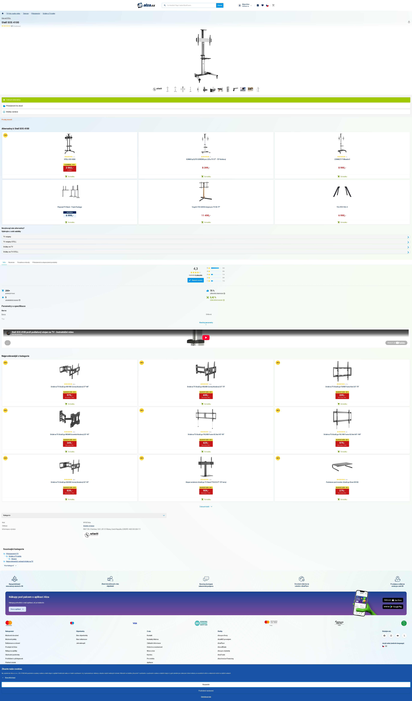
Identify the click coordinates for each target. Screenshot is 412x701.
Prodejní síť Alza (11, 647)
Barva (4, 314)
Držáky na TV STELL (10, 252)
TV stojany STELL (9, 242)
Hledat (219, 5)
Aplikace (150, 662)
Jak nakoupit (80, 643)
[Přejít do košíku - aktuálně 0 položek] (273, 5)
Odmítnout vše (206, 697)
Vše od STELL (6, 18)
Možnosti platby (10, 639)
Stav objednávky (82, 635)
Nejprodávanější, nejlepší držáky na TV (19, 561)
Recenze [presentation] (11, 262)
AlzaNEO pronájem (224, 639)
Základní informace (154, 643)
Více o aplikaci (16, 609)
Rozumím (206, 685)
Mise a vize (151, 651)
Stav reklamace (81, 639)
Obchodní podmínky (12, 655)
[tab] (4, 262)
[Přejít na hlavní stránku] (146, 5)
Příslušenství (35, 13)
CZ (386, 646)
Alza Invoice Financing (226, 658)
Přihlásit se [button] (245, 6)
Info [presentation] (4, 262)
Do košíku (71, 176)
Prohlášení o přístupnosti (14, 658)
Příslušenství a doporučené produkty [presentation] (45, 262)
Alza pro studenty (224, 651)
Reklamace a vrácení (12, 643)
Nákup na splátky (11, 651)
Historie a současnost (154, 647)
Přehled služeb (10, 662)
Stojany (14, 559)
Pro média (150, 658)
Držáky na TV (8, 247)
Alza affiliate (222, 647)
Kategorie (6, 515)
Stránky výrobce (12, 112)
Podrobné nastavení (206, 691)
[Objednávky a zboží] (258, 5)
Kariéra (149, 655)
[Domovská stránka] (3, 13)
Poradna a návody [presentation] (23, 262)
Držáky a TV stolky (49, 13)
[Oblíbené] (262, 5)
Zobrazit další (204, 506)
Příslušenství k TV (12, 554)
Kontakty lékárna (152, 639)
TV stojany (7, 237)
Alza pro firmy (223, 635)
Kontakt (149, 635)
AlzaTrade (221, 655)
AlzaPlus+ (221, 643)
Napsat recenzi (197, 280)
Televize (26, 13)
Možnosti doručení (12, 635)
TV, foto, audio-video (13, 13)
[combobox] (189, 5)
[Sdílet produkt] (408, 21)
